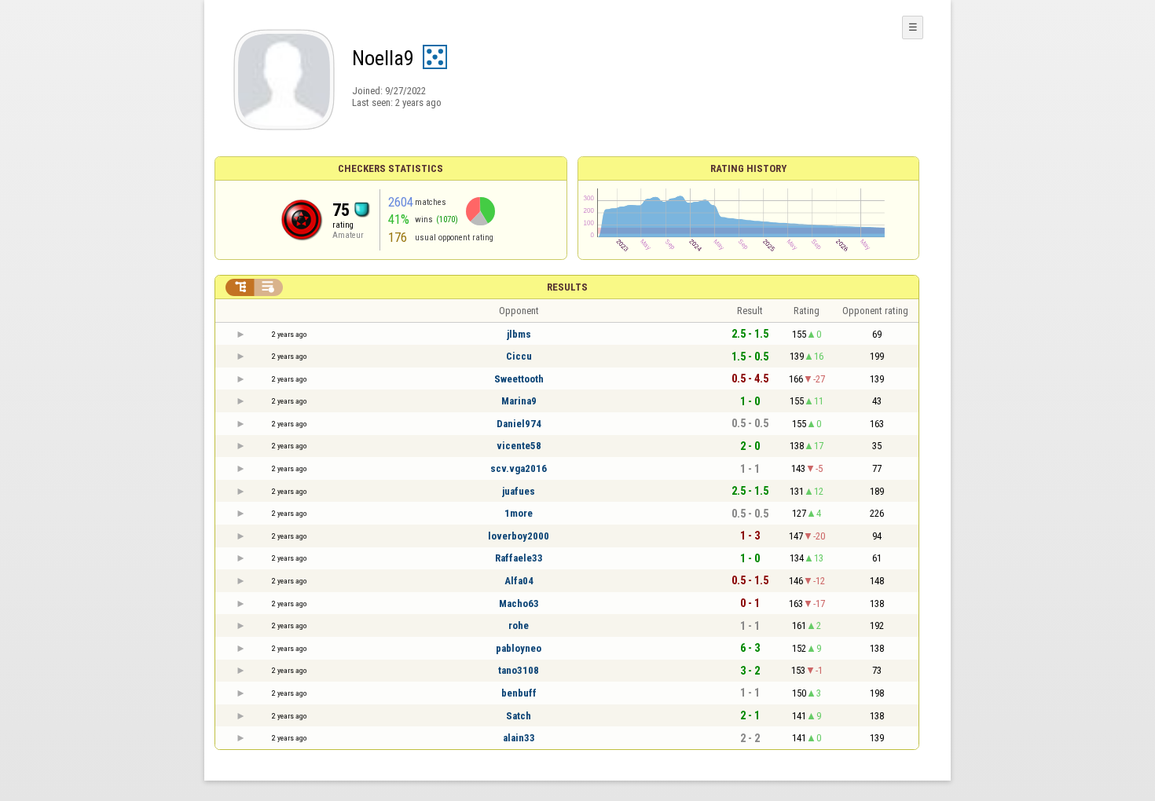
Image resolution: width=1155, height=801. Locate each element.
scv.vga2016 (518, 468)
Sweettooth (519, 379)
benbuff (519, 693)
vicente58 (519, 446)
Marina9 (519, 401)
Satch (518, 716)
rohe (518, 625)
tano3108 (518, 670)
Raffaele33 (519, 558)
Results (567, 287)
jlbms (519, 334)
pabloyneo (518, 648)
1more (518, 513)
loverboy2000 (518, 536)
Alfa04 (519, 581)
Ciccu (519, 356)
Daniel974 (519, 424)
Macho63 (519, 603)
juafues (518, 491)
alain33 (519, 738)
